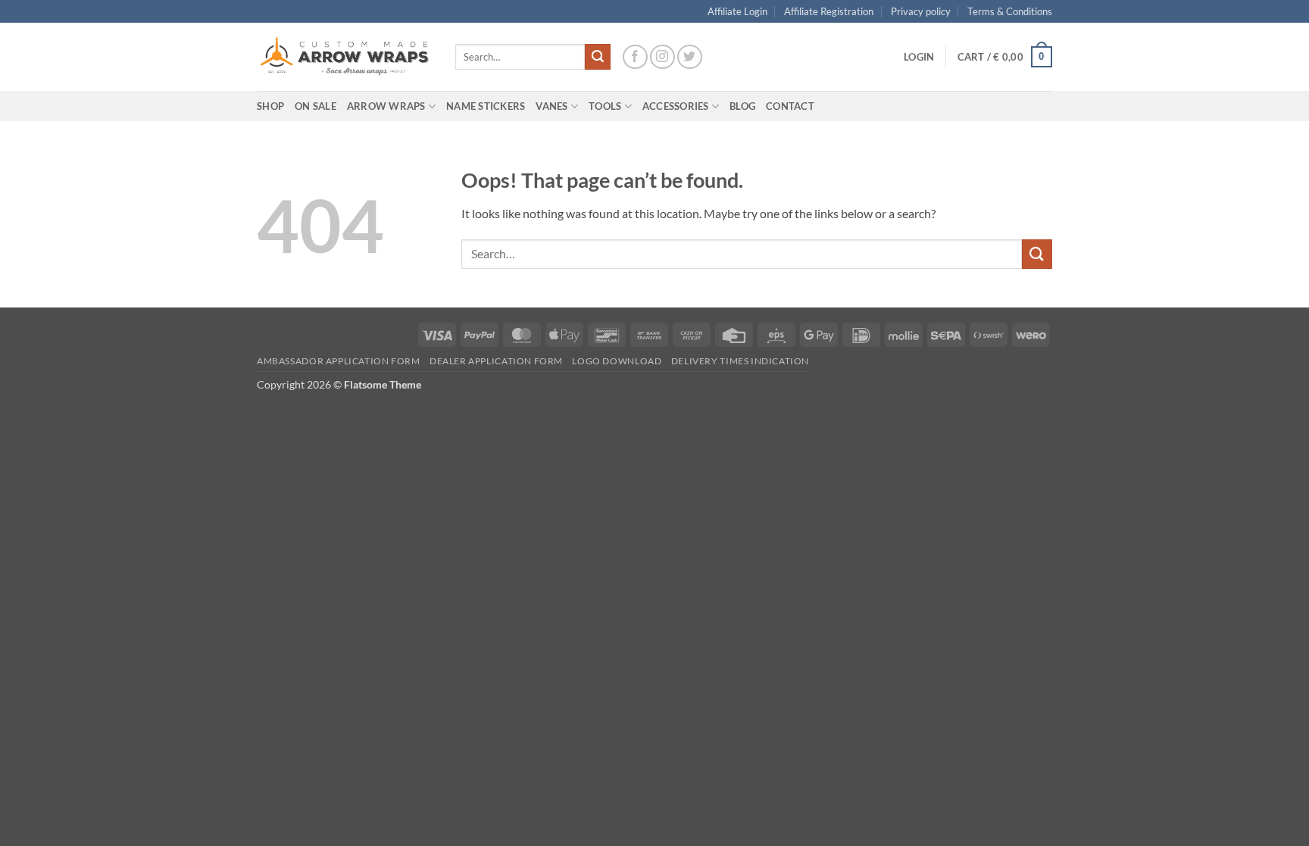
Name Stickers (485, 106)
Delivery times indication (740, 361)
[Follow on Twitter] (689, 57)
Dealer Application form (496, 361)
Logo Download (616, 361)
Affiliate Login (737, 11)
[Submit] (598, 57)
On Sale (315, 106)
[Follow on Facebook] (635, 57)
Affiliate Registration (828, 11)
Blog (742, 106)
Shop (270, 106)
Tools (605, 106)
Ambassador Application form (338, 361)
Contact (790, 106)
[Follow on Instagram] (662, 57)
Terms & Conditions (1009, 11)
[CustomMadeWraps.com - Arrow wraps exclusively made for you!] (345, 57)
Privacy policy (921, 11)
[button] (919, 56)
